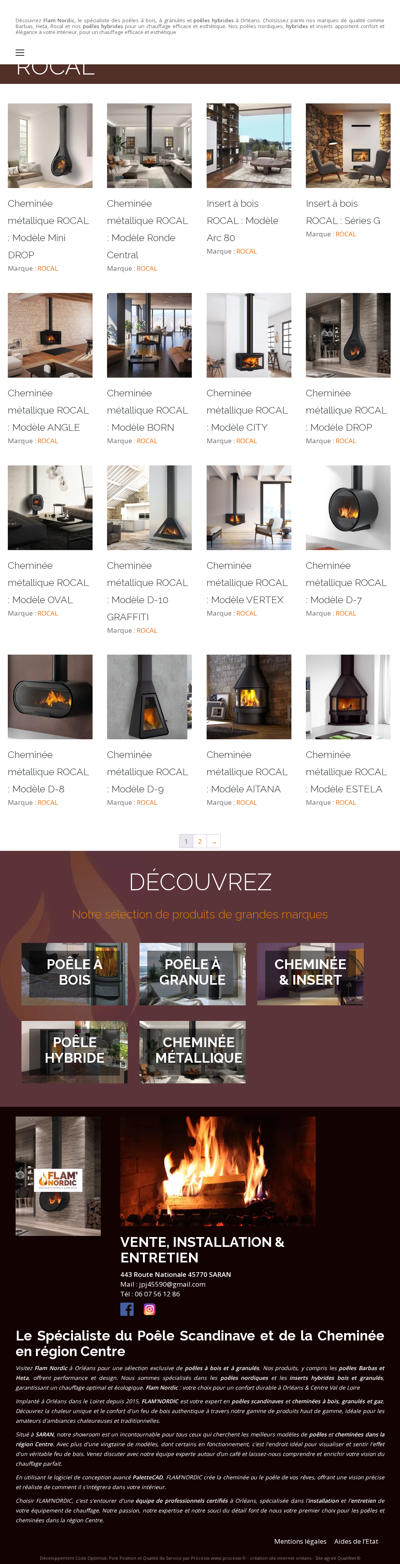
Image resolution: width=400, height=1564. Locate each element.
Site (319, 1558)
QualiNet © (349, 1558)
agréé (330, 1558)
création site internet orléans (280, 1558)
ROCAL (48, 268)
